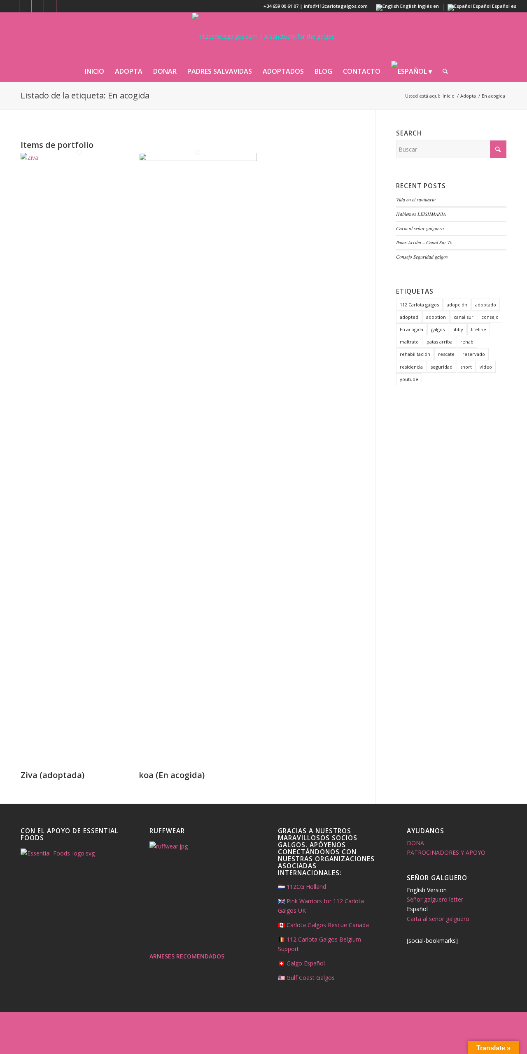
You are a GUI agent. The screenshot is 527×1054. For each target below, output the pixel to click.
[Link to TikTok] (62, 6)
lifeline (478, 329)
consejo (490, 317)
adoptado (485, 304)
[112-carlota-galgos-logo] (263, 37)
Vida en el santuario (416, 199)
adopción (457, 304)
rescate (446, 354)
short (466, 367)
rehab (466, 342)
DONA (415, 843)
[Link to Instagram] (25, 6)
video (486, 367)
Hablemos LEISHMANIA (421, 213)
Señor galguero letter (435, 899)
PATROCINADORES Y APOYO (446, 852)
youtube (409, 379)
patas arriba (439, 342)
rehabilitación (415, 354)
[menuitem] (94, 71)
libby (457, 329)
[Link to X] (38, 6)
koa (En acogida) (172, 775)
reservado (473, 354)
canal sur (463, 317)
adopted (409, 317)
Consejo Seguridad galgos (422, 256)
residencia (411, 367)
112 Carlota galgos (419, 304)
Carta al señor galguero (420, 228)
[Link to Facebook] (13, 6)
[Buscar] (442, 71)
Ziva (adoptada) (52, 775)
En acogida (411, 329)
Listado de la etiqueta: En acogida (85, 95)
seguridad (441, 367)
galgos (438, 329)
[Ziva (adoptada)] (80, 157)
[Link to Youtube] (50, 6)
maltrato (409, 342)
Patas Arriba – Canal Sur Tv (424, 242)
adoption (436, 317)
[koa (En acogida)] (198, 159)
